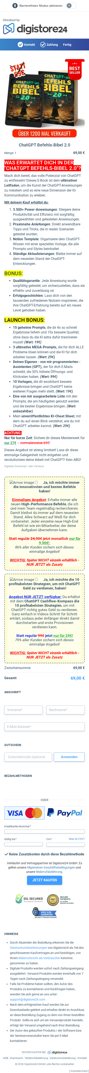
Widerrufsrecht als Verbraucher (39, 958)
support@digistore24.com (27, 999)
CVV (48, 839)
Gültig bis (10, 839)
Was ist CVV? (77, 838)
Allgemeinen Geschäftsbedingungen (51, 867)
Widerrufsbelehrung (49, 871)
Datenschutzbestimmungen (28, 947)
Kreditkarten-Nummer (17, 826)
